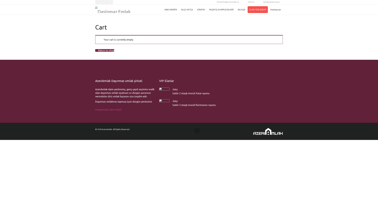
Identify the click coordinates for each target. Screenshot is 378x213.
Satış (174, 89)
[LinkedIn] (106, 2)
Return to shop (106, 50)
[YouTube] (111, 2)
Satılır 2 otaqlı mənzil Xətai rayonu (191, 93)
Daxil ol (250, 2)
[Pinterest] (102, 2)
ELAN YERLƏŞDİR (257, 9)
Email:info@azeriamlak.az (227, 2)
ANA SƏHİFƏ (170, 9)
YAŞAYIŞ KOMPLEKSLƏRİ (221, 9)
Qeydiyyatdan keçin (271, 2)
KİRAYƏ (201, 9)
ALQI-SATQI (187, 9)
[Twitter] (97, 2)
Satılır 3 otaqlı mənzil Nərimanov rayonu (194, 105)
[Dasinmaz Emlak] (113, 9)
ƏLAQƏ (241, 9)
